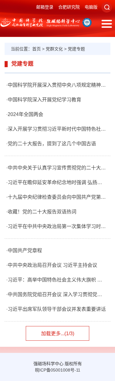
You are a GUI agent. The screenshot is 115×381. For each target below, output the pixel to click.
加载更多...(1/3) (57, 333)
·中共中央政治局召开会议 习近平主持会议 (51, 265)
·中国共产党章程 (24, 250)
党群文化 (54, 48)
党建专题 (76, 48)
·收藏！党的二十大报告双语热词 (41, 211)
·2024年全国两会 (24, 114)
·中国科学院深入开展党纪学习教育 (43, 99)
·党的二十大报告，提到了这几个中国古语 (51, 143)
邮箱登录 (44, 7)
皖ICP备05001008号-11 (57, 370)
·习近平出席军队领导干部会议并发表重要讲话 (56, 309)
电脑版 (91, 7)
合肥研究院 (69, 7)
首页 (36, 48)
